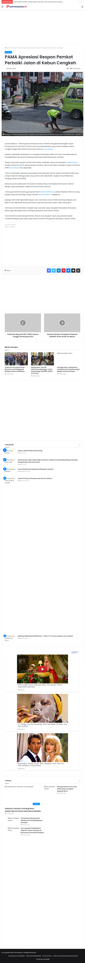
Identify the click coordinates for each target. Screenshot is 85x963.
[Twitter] (54, 270)
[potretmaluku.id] (16, 6)
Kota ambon (14, 168)
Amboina (15, 48)
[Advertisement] (42, 25)
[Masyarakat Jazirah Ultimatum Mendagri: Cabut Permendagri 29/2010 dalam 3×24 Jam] (42, 358)
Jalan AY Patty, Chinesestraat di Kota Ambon (35, 478)
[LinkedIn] (59, 270)
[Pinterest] (63, 270)
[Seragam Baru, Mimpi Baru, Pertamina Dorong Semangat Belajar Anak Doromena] (68, 358)
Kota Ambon (48, 149)
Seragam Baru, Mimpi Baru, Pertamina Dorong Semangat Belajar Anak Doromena (68, 369)
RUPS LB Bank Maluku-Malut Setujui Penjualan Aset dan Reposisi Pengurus (38, 2)
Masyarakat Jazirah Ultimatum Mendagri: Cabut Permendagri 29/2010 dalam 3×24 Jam (42, 370)
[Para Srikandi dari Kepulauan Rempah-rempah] (10, 472)
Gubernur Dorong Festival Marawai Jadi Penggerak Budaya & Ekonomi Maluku (15, 369)
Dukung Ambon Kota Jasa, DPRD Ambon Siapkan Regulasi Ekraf (67, 789)
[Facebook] (49, 270)
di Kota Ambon (44, 194)
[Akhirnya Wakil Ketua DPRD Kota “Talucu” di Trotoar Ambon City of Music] (10, 639)
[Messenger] (68, 270)
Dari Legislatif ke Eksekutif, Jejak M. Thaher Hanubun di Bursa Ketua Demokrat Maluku (32, 830)
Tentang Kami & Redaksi (16, 956)
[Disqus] (42, 410)
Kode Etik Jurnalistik (43, 959)
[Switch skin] (82, 7)
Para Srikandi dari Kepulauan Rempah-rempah (35, 469)
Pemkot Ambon (72, 162)
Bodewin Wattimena (47, 192)
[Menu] (3, 7)
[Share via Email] (73, 270)
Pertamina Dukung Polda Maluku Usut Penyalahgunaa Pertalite (31, 820)
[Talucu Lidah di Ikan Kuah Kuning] (10, 453)
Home (8, 48)
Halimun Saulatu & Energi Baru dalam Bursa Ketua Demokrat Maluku (23, 809)
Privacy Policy (47, 956)
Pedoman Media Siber (33, 956)
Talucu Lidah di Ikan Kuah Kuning (30, 451)
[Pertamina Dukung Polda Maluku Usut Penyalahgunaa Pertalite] (13, 821)
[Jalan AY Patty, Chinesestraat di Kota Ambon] (10, 555)
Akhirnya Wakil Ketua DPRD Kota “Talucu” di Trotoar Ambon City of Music (45, 636)
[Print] (78, 270)
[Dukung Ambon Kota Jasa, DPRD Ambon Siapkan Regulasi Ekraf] (49, 864)
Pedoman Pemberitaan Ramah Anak (65, 956)
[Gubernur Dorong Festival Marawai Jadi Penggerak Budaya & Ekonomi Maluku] (16, 358)
